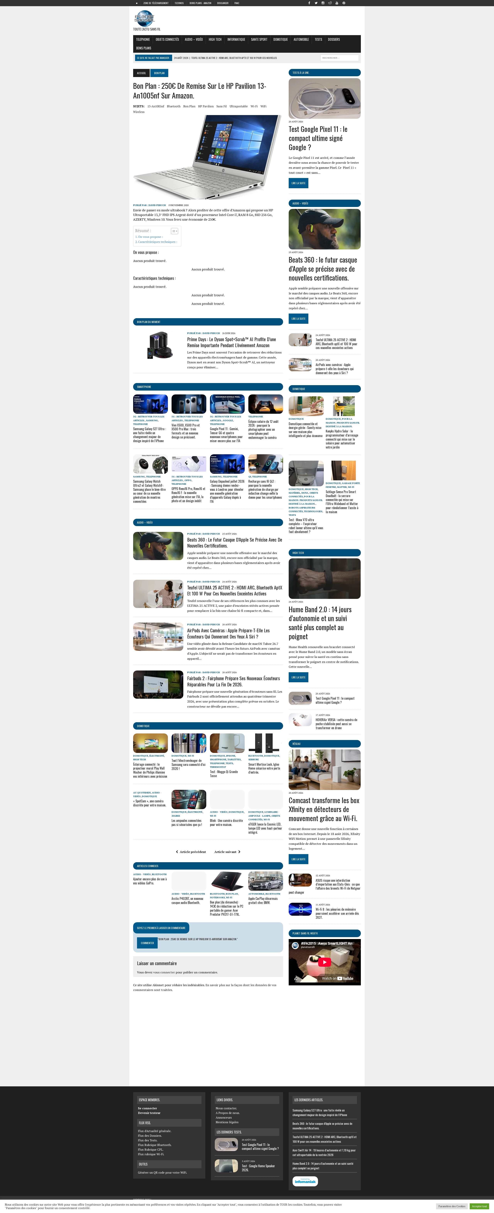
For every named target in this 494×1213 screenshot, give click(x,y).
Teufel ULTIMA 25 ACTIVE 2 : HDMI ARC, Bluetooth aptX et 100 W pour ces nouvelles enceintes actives (234, 590)
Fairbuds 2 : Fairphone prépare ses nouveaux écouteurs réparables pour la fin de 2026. (233, 681)
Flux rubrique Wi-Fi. (151, 1154)
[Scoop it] (358, 2)
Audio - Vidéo (219, 811)
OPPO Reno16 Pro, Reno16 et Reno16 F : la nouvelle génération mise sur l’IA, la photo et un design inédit (188, 494)
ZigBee (176, 815)
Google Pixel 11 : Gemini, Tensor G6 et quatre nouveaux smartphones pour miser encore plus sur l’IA (226, 434)
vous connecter (164, 972)
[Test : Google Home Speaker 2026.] (226, 1170)
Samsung (152, 420)
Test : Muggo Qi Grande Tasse (224, 773)
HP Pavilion (206, 106)
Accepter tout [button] (479, 1206)
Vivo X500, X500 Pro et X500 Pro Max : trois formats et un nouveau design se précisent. (186, 431)
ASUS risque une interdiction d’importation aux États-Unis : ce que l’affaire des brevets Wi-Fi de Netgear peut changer (324, 886)
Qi (249, 476)
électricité (156, 755)
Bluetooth (173, 106)
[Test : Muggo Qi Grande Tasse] (227, 750)
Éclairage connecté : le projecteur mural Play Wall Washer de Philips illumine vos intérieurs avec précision (150, 770)
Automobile (301, 39)
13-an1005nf (155, 106)
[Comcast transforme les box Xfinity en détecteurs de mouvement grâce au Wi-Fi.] (325, 787)
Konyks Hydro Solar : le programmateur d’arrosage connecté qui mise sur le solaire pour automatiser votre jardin (342, 439)
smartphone (218, 759)
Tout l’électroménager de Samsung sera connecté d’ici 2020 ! (189, 764)
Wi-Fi (254, 106)
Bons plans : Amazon (200, 3)
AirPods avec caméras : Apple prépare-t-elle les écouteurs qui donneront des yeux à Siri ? (228, 633)
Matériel (294, 492)
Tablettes (234, 759)
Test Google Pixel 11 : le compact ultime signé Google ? (318, 138)
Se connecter (147, 1108)
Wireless (139, 112)
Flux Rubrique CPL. (150, 1149)
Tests (318, 39)
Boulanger (222, 3)
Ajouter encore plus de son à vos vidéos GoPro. (150, 881)
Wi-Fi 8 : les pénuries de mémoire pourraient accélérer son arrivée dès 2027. (337, 913)
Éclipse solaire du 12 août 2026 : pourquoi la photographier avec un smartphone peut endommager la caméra (263, 429)
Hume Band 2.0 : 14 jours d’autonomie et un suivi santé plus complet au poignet (320, 622)
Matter (342, 487)
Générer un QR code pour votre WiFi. (162, 1172)
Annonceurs (224, 1117)
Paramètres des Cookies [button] (451, 1206)
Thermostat (218, 766)
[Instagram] (323, 2)
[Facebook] (309, 2)
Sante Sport (259, 39)
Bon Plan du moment (148, 322)
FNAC (236, 3)
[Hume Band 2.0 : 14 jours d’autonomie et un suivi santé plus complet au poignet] (325, 596)
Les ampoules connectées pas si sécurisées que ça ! (187, 822)
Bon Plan (189, 106)
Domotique (280, 39)
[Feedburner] (351, 2)
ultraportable (239, 106)
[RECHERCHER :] (339, 57)
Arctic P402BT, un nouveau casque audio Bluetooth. (187, 900)
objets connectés (167, 39)
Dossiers (334, 39)
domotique (143, 726)
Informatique (236, 39)
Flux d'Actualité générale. (154, 1131)
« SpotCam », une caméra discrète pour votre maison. (149, 803)
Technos (179, 3)
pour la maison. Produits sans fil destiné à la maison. (343, 422)
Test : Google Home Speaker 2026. (258, 1168)
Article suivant (225, 852)
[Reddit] (330, 2)
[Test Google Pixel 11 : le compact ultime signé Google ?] (325, 116)
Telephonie (143, 39)
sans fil (222, 106)
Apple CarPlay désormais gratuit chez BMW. (263, 900)
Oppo (187, 480)
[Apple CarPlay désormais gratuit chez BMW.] (265, 888)
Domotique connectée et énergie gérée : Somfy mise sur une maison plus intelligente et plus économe (305, 429)
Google (228, 420)
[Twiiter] (316, 2)
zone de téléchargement (156, 3)
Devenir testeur (149, 1113)
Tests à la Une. (301, 72)
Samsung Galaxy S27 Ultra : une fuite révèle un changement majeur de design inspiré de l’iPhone (149, 434)
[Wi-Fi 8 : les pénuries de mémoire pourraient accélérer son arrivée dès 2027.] (300, 913)
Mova (304, 492)
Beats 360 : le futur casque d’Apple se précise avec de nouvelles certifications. (234, 542)
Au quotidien (142, 792)
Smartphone (144, 387)
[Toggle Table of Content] (172, 231)
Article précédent (193, 852)
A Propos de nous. (228, 1113)
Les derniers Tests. (229, 1132)
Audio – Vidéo (194, 39)
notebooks (217, 897)
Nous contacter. (226, 1108)
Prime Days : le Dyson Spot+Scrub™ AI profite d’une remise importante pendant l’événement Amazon (231, 342)
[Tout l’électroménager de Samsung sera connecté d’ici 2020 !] (189, 750)
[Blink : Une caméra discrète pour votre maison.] (227, 806)
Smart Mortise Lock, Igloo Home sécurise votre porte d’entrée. (264, 768)
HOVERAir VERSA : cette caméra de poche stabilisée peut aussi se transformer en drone (336, 723)
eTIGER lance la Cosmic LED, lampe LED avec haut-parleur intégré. (265, 828)
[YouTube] (337, 2)
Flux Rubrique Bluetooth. (155, 1145)
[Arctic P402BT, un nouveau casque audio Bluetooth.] (189, 888)
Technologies (313, 511)
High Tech (215, 39)
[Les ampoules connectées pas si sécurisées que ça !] (189, 806)
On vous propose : (150, 237)
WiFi (263, 106)
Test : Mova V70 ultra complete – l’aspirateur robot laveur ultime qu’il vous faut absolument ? (306, 525)
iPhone (230, 755)
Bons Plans (143, 48)
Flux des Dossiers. (150, 1136)
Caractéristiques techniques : (157, 242)
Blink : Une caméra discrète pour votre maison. (226, 822)
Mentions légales (227, 1122)
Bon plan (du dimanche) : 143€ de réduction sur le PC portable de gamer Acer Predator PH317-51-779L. (226, 908)
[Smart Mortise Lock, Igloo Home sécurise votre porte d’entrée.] (265, 750)
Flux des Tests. (147, 1140)
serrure (253, 759)
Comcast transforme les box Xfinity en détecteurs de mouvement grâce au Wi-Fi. (324, 809)
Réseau (296, 744)
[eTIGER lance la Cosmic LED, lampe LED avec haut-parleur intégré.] (265, 806)
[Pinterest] (344, 2)
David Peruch (157, 205)
